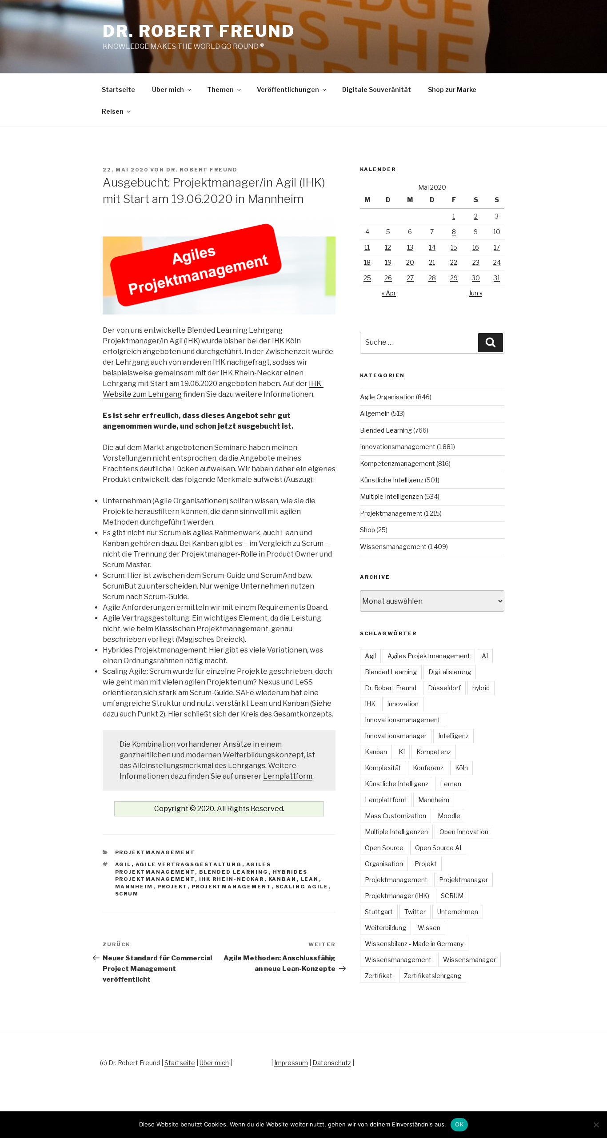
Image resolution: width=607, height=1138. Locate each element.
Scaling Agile (302, 886)
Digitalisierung (449, 672)
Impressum (291, 1062)
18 (367, 262)
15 (454, 247)
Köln (461, 768)
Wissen (429, 927)
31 (497, 278)
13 (410, 247)
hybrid (481, 688)
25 (367, 278)
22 (453, 262)
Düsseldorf (444, 688)
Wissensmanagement (393, 546)
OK (459, 1124)
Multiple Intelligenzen (391, 496)
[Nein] (595, 1124)
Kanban (282, 879)
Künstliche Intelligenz (391, 480)
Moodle (449, 816)
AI (485, 656)
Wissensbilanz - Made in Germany (414, 943)
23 (475, 262)
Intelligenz (453, 736)
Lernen (450, 784)
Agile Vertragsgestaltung (189, 864)
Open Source (384, 848)
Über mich (168, 89)
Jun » (475, 293)
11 (367, 247)
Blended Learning (234, 872)
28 (432, 278)
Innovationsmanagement (397, 446)
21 (432, 262)
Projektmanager (463, 879)
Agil (123, 864)
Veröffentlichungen (288, 89)
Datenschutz (331, 1062)
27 (410, 278)
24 (497, 262)
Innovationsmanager (396, 736)
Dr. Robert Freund (199, 31)
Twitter (415, 911)
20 (410, 262)
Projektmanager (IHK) (397, 895)
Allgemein (375, 413)
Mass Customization (395, 816)
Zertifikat (378, 975)
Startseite (118, 89)
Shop (367, 529)
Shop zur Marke (452, 89)
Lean (310, 879)
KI (402, 752)
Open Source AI (438, 848)
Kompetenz (433, 752)
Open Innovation (463, 832)
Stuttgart (379, 911)
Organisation (384, 863)
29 (454, 278)
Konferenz (428, 768)
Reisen (113, 111)
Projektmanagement (155, 852)
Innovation (403, 704)
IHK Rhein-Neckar (231, 879)
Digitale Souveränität (376, 89)
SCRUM (127, 894)
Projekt (172, 886)
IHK (370, 704)
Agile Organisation (387, 397)
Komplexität (383, 768)
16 (475, 247)
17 (497, 247)
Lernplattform (287, 776)
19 (388, 262)
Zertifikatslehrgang (432, 975)
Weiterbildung (385, 927)
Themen (220, 89)
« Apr (389, 293)
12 (388, 247)
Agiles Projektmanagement (428, 656)
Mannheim (134, 886)
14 (432, 247)
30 (476, 278)
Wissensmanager (469, 959)
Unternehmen (457, 911)
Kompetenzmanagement (397, 463)
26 (388, 278)
